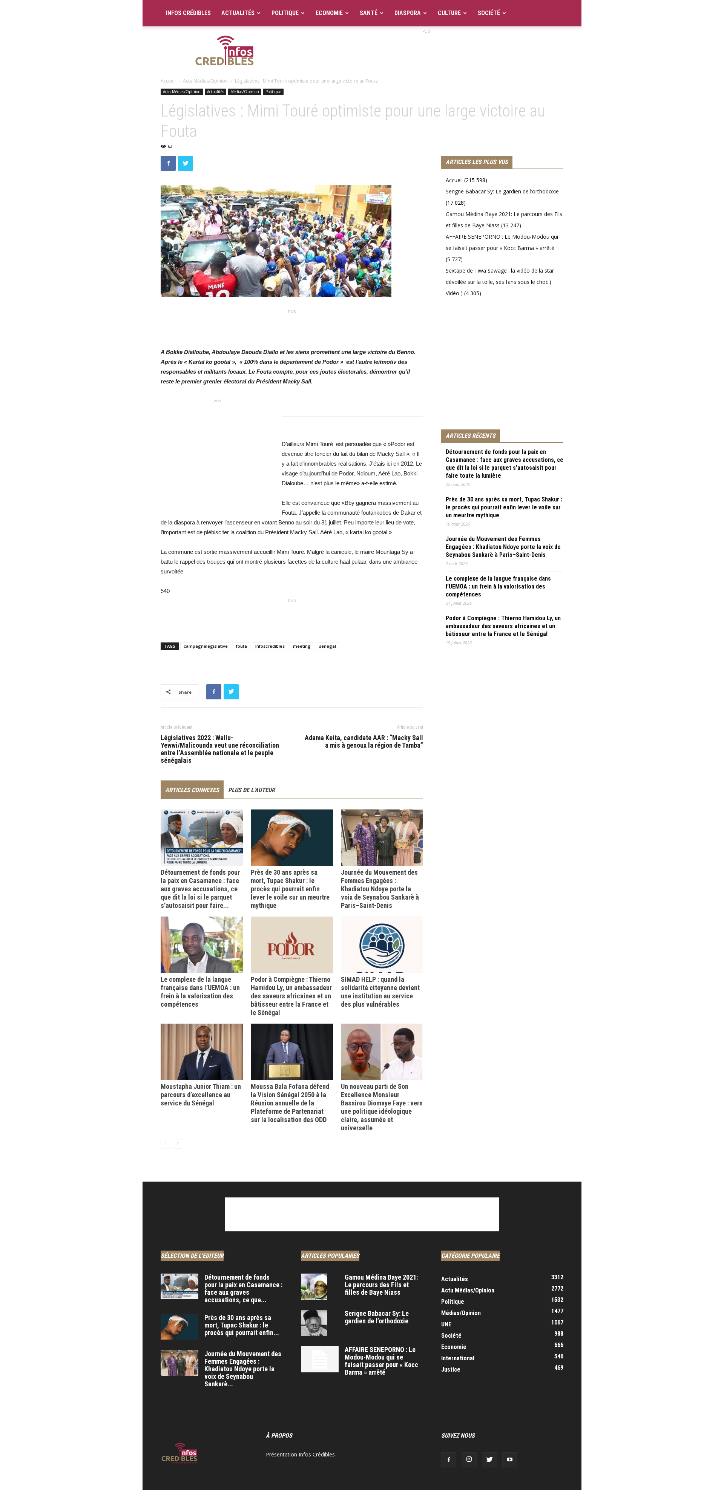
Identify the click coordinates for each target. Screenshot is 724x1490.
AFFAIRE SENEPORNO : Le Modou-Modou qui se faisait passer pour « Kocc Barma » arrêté (381, 1361)
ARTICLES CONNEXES (192, 790)
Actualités (238, 13)
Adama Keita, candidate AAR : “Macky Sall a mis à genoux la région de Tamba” (364, 741)
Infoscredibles (270, 646)
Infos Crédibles (188, 13)
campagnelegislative (206, 646)
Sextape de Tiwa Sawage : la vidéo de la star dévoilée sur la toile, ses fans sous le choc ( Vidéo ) (500, 282)
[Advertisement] (426, 52)
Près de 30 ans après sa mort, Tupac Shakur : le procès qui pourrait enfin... (241, 1325)
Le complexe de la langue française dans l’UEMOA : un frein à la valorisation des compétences (200, 991)
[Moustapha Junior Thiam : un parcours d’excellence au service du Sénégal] (202, 1052)
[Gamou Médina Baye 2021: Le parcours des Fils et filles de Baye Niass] (314, 1287)
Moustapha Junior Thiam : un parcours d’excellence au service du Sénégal (201, 1094)
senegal (327, 646)
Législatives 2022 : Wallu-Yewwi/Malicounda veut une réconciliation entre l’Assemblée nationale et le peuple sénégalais (220, 749)
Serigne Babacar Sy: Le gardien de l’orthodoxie (502, 191)
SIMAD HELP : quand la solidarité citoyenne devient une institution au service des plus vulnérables (380, 991)
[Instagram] (469, 1459)
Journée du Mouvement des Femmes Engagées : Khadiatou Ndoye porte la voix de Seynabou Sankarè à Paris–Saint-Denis (380, 888)
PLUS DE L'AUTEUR (251, 790)
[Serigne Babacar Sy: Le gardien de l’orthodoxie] (314, 1323)
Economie (329, 13)
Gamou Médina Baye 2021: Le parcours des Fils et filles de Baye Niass (381, 1284)
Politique (285, 13)
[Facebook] (448, 1459)
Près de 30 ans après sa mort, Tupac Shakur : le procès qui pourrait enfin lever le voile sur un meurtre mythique (290, 888)
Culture (449, 13)
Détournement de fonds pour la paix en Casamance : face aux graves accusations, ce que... (243, 1288)
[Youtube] (509, 1459)
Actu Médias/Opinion (205, 81)
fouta (241, 646)
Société (489, 13)
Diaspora (407, 13)
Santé (368, 13)
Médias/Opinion (244, 91)
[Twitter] (489, 1459)
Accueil (168, 81)
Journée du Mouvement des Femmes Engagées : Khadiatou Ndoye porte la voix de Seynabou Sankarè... (242, 1369)
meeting (302, 646)
